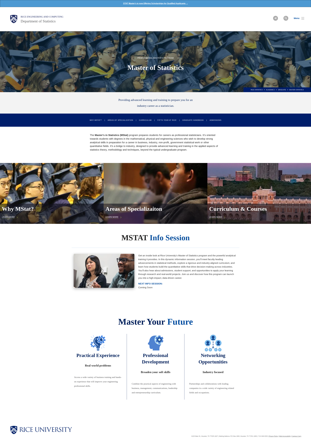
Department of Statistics (38, 21)
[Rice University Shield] (14, 19)
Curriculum (145, 120)
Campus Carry (296, 436)
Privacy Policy (273, 436)
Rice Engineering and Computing (42, 16)
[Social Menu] (275, 18)
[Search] (285, 18)
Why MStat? (96, 120)
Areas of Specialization (120, 120)
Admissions (215, 120)
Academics (270, 90)
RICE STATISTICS (257, 90)
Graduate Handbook (193, 120)
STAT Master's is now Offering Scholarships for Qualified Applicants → (155, 3)
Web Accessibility (285, 436)
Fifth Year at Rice (167, 120)
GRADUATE (282, 90)
